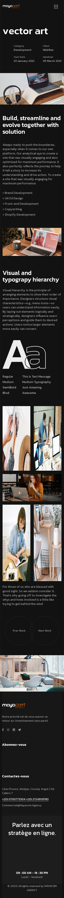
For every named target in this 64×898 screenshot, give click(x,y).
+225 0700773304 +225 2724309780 (25, 799)
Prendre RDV (30, 842)
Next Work (44, 631)
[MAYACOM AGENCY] (11, 6)
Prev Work (19, 631)
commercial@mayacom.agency (22, 805)
